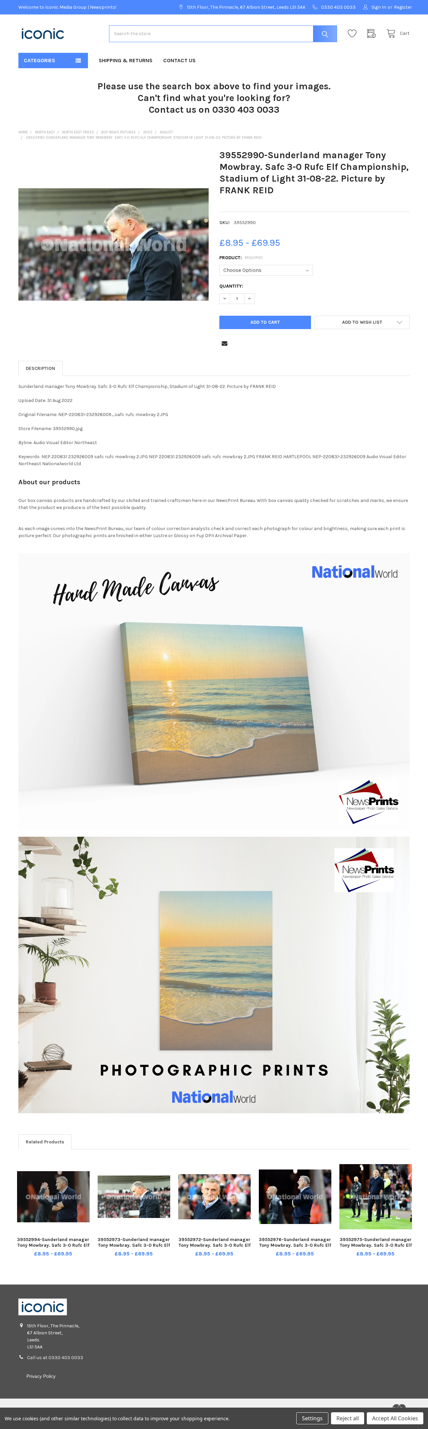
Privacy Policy (41, 1376)
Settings (312, 1418)
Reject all (347, 1418)
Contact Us (179, 60)
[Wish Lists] (353, 33)
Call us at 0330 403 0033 (55, 1357)
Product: (241, 258)
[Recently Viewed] (373, 33)
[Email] (224, 343)
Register (403, 7)
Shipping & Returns (125, 60)
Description (40, 368)
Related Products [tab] (45, 1142)
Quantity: (231, 286)
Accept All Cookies (395, 1418)
